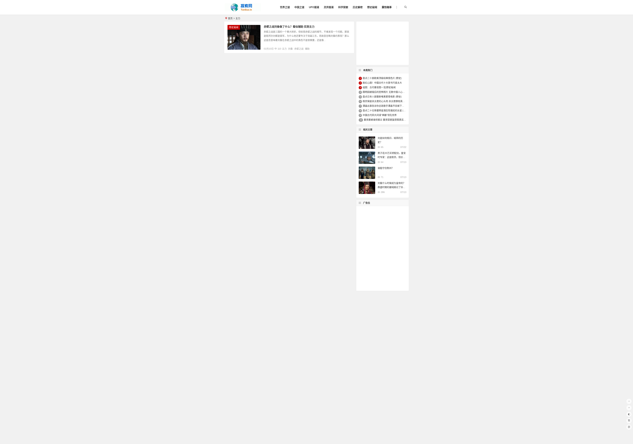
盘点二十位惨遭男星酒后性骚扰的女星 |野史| (385, 110)
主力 (284, 48)
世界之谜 (285, 7)
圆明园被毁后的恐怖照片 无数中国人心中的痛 (386, 92)
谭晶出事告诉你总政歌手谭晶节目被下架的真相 (387, 105)
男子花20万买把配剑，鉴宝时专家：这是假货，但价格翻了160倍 (392, 157)
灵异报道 (329, 7)
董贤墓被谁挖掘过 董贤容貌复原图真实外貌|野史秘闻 (391, 119)
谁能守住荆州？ (386, 168)
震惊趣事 (387, 7)
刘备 (290, 48)
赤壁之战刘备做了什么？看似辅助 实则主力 (289, 26)
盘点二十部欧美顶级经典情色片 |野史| (382, 78)
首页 (230, 18)
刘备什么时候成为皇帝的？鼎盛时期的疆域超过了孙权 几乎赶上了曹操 (391, 187)
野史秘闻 (372, 7)
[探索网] (243, 10)
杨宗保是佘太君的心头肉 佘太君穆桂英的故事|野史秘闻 (391, 101)
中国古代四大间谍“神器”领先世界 (380, 115)
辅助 (307, 48)
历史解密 (358, 7)
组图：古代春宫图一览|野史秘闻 (379, 87)
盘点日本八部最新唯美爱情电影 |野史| (382, 96)
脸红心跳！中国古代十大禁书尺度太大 (382, 82)
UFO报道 (314, 7)
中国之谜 (299, 7)
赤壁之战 (298, 48)
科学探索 (343, 7)
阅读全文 (347, 47)
